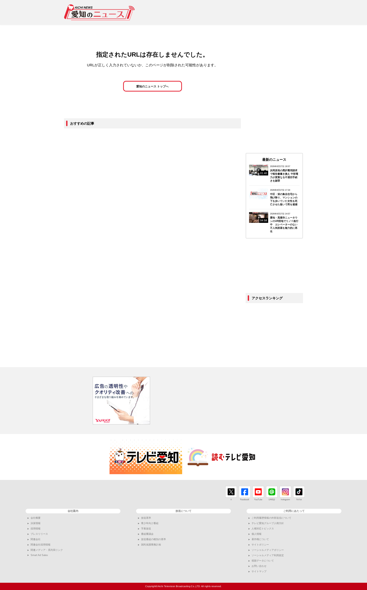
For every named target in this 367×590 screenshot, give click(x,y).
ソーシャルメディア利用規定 (268, 555)
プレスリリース (39, 533)
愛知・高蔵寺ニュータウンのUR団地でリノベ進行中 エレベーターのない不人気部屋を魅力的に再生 (284, 224)
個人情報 (256, 533)
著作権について (260, 539)
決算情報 (36, 523)
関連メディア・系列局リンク (47, 550)
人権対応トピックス (263, 528)
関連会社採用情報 (40, 544)
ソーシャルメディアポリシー (268, 550)
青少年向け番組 (149, 523)
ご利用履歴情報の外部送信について (271, 517)
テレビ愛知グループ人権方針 (268, 523)
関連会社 (36, 539)
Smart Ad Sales (39, 555)
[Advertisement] (233, 12)
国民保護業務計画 (151, 544)
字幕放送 (146, 528)
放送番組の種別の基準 (153, 539)
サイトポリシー (260, 544)
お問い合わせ (259, 566)
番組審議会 (147, 533)
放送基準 (146, 517)
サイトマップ (259, 571)
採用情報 (36, 528)
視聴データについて (263, 560)
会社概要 (36, 517)
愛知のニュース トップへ (152, 86)
